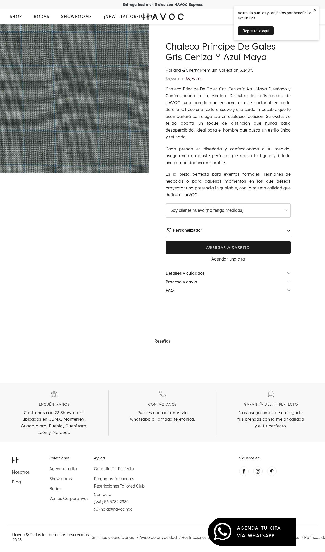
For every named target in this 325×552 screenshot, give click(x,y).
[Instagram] (258, 474)
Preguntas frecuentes (114, 478)
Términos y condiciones (112, 537)
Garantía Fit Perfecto (114, 468)
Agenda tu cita (63, 468)
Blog (16, 482)
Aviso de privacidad (158, 537)
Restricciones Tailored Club (119, 486)
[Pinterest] (272, 474)
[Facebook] (244, 474)
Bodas (55, 488)
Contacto (103, 494)
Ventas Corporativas (69, 498)
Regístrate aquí (255, 30)
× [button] (315, 10)
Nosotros (21, 472)
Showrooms (60, 478)
